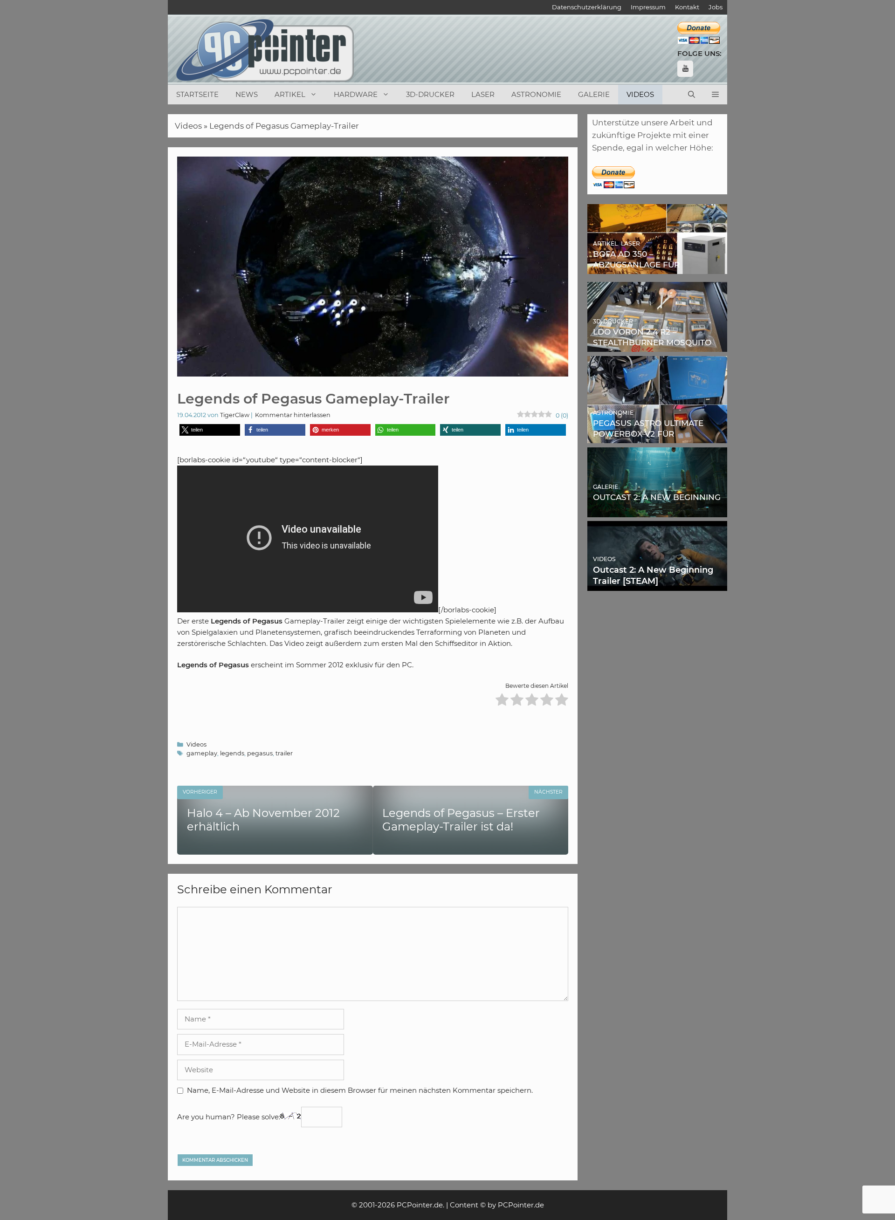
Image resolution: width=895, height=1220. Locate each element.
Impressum (648, 7)
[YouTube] (685, 69)
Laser (483, 94)
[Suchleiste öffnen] (691, 94)
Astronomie (536, 94)
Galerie (594, 94)
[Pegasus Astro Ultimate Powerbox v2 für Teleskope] (657, 436)
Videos (640, 94)
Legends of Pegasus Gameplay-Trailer (284, 125)
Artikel (290, 94)
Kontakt (687, 7)
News (246, 94)
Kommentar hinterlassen (292, 414)
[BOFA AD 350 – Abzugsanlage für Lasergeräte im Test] (657, 267)
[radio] (502, 701)
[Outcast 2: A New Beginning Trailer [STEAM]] (657, 584)
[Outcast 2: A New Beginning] (657, 510)
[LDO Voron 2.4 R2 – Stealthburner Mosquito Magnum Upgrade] (657, 345)
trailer (284, 753)
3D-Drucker (430, 94)
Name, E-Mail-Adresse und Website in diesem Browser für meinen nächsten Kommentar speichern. (360, 1090)
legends (232, 753)
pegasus (260, 753)
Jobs (716, 7)
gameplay (201, 753)
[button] (715, 94)
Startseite (197, 94)
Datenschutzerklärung (586, 7)
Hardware (356, 94)
